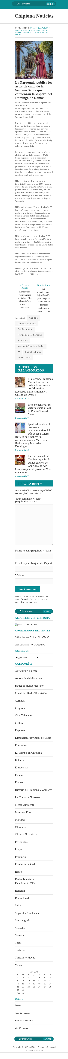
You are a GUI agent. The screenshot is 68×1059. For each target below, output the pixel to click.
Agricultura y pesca (26, 670)
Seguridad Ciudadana (27, 913)
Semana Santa (24, 357)
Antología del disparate (28, 678)
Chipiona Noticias (34, 16)
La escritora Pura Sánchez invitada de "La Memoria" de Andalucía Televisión (24, 300)
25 (34, 986)
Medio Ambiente (24, 804)
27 (45, 986)
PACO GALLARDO (37, 644)
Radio (18, 871)
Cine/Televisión (24, 715)
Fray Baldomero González (30, 334)
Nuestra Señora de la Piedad (31, 346)
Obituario (20, 827)
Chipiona (33, 317)
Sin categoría (22, 920)
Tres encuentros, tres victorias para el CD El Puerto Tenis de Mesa (40, 409)
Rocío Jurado (22, 898)
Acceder (18, 1005)
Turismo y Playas (25, 957)
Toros (18, 942)
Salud (18, 905)
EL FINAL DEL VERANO (39, 637)
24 (29, 986)
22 (18, 986)
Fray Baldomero (25, 329)
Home (17, 28)
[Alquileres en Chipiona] (26, 624)
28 (50, 986)
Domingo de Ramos (27, 323)
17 (29, 983)
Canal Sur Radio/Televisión (31, 693)
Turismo (20, 950)
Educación (21, 745)
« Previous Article (25, 286)
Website (19, 575)
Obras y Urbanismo (26, 834)
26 (39, 986)
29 (18, 990)
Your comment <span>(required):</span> (28, 500)
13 (45, 980)
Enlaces (19, 760)
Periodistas (21, 841)
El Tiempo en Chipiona (28, 752)
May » (24, 992)
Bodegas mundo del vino (29, 685)
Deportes (20, 730)
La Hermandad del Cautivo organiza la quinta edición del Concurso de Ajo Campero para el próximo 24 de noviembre (33, 464)
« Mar (17, 992)
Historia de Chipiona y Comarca (33, 789)
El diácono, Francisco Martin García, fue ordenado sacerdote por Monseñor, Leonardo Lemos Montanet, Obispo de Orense (34, 386)
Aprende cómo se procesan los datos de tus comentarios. (31, 600)
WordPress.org (21, 1028)
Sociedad (20, 927)
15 (18, 983)
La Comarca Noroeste (27, 797)
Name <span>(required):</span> (34, 550)
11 (34, 980)
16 (23, 983)
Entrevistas (21, 767)
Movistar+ (21, 819)
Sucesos (19, 935)
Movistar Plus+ (24, 812)
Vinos (18, 965)
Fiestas (19, 775)
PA (19, 351)
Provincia (20, 856)
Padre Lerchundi (33, 351)
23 (23, 986)
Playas (18, 849)
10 (29, 980)
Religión (25, 28)
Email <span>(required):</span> (34, 563)
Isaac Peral (23, 340)
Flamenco (20, 782)
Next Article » (43, 285)
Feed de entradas (22, 1013)
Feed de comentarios (24, 1020)
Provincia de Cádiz (26, 864)
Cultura (19, 722)
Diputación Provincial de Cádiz (33, 737)
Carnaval (20, 700)
